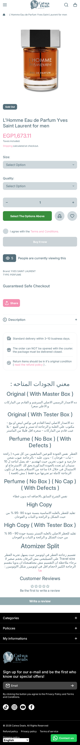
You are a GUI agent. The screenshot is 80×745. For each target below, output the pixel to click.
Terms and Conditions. (44, 231)
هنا (40, 570)
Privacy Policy (54, 694)
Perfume (15, 274)
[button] (75, 5)
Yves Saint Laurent (23, 271)
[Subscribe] (72, 686)
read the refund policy (29, 364)
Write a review (40, 601)
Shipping (7, 145)
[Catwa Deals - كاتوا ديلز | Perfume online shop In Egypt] (40, 5)
